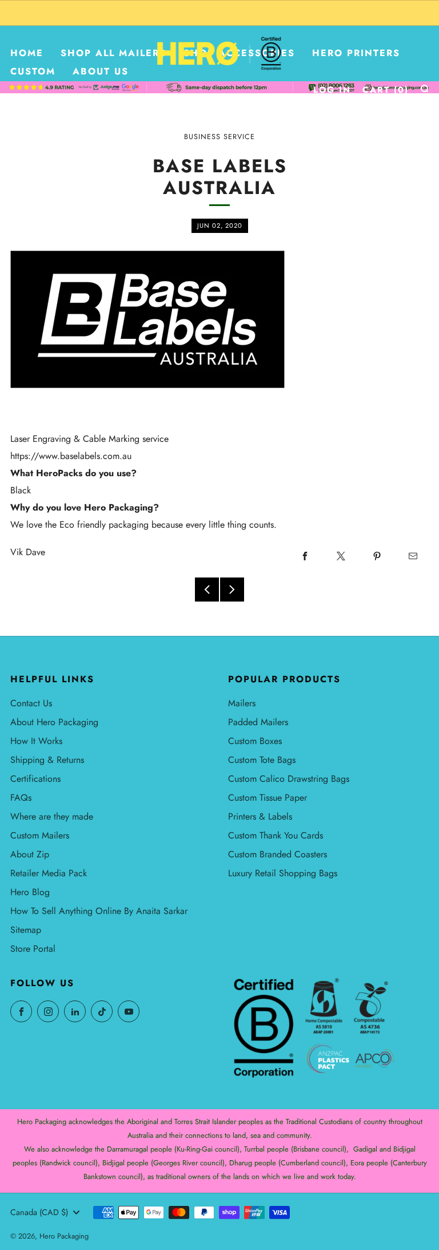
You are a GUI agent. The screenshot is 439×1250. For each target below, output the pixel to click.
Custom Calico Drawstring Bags (288, 778)
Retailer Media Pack (48, 873)
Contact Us (31, 703)
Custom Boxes (255, 740)
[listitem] (219, 13)
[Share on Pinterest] (377, 556)
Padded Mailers (258, 722)
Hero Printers (356, 53)
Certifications (35, 778)
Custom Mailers (39, 835)
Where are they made (51, 816)
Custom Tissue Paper (267, 797)
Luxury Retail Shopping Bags (282, 873)
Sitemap (25, 929)
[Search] (424, 88)
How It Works (36, 740)
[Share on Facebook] (305, 556)
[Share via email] (413, 556)
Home (26, 53)
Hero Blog (30, 892)
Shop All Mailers (113, 53)
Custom (32, 71)
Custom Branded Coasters (277, 854)
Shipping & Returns (47, 759)
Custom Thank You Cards (275, 835)
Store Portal (32, 948)
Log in (332, 90)
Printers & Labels (260, 816)
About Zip (29, 854)
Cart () (385, 90)
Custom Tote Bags (262, 759)
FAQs (20, 797)
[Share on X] (341, 556)
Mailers (242, 703)
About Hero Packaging (54, 722)
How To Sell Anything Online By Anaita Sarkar (98, 910)
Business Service (219, 137)
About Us (101, 71)
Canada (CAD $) (39, 1212)
